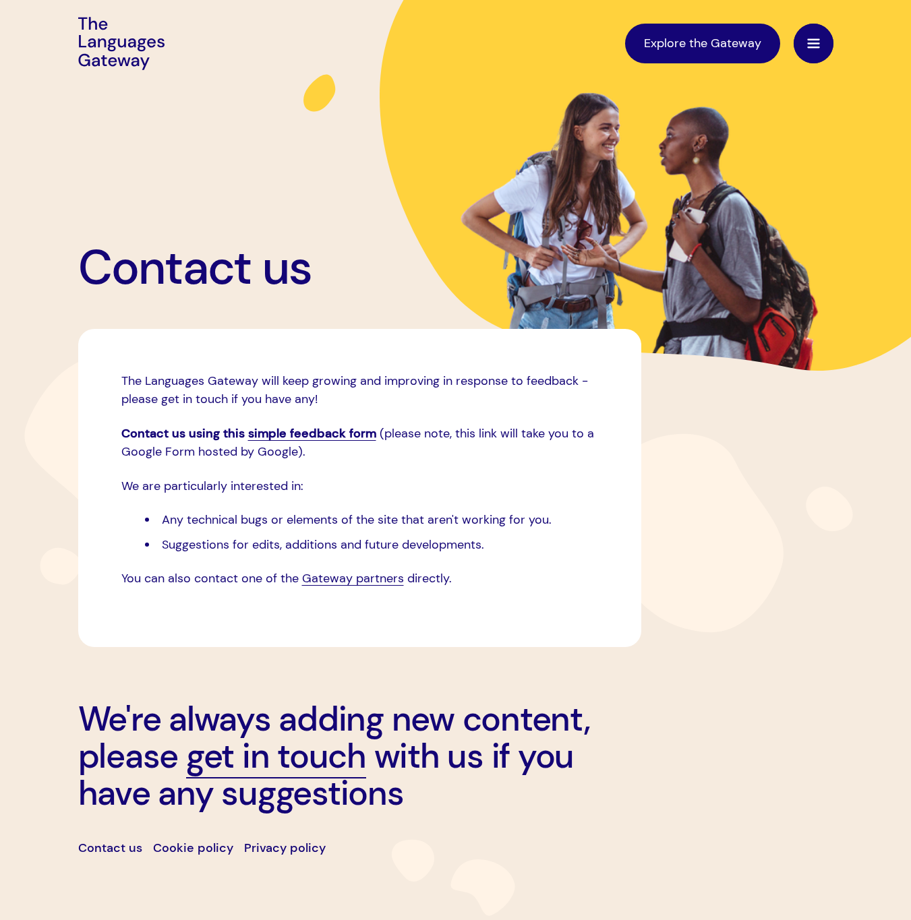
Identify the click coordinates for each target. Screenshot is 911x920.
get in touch (276, 756)
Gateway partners (353, 578)
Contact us (110, 848)
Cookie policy (193, 848)
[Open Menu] (813, 43)
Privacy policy (285, 848)
